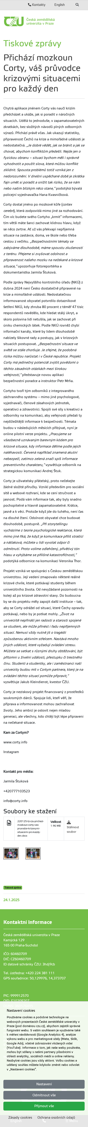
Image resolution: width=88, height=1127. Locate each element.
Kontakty (38, 5)
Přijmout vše (44, 1106)
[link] (44, 21)
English (59, 5)
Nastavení (44, 1084)
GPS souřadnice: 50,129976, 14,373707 (34, 978)
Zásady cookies (20, 1117)
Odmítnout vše (44, 1095)
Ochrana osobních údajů (56, 1117)
